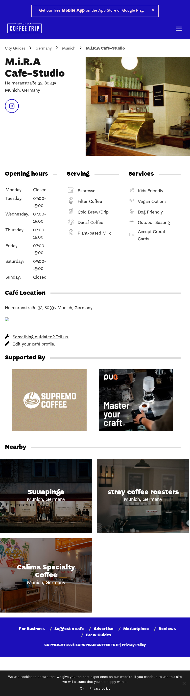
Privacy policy (100, 688)
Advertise (104, 629)
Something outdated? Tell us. (41, 337)
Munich (68, 49)
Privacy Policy (134, 645)
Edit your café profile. (34, 344)
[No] (183, 683)
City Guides (15, 49)
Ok (82, 688)
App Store (107, 11)
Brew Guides (98, 635)
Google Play (132, 11)
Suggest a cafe (69, 629)
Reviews (167, 629)
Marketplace (136, 629)
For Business (32, 629)
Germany (44, 49)
